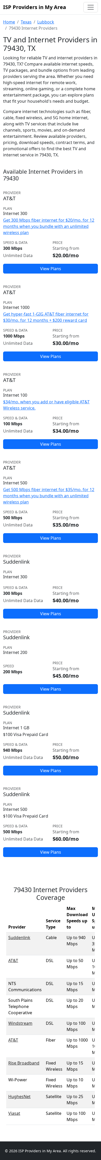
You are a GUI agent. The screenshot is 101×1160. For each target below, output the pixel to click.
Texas (26, 22)
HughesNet (19, 1096)
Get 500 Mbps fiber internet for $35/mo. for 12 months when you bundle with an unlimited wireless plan (48, 496)
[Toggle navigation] (90, 7)
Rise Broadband (23, 1063)
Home (9, 22)
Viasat (14, 1113)
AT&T (13, 960)
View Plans (50, 268)
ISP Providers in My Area (34, 7)
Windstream (20, 1023)
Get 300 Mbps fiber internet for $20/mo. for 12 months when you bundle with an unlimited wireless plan (48, 226)
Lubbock (45, 22)
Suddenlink (19, 937)
